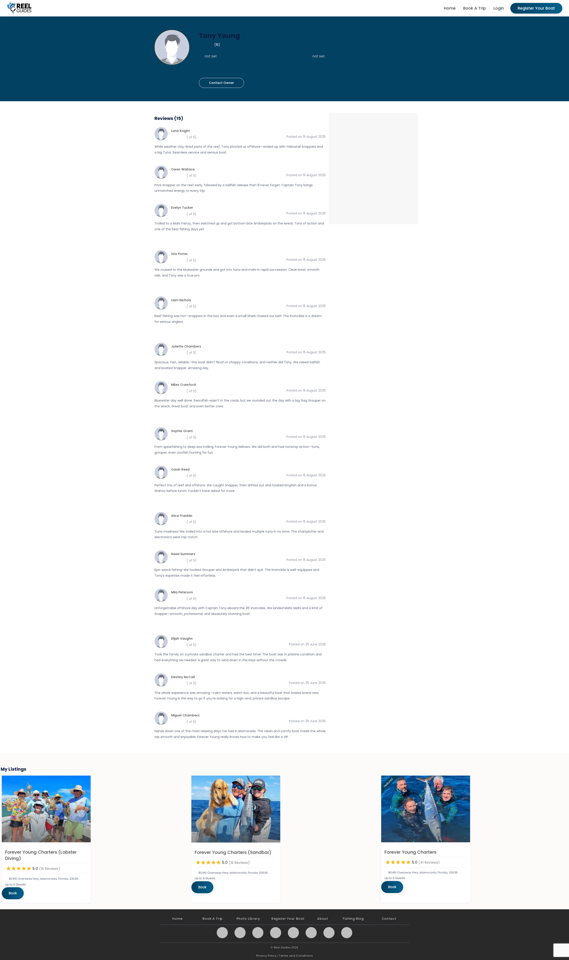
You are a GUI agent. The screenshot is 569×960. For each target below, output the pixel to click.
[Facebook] (329, 932)
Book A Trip (474, 8)
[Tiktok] (346, 932)
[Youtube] (257, 932)
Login (498, 8)
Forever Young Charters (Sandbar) (233, 852)
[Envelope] (240, 932)
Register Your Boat (536, 8)
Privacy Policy (266, 956)
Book (13, 893)
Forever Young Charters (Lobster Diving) (41, 855)
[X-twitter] (275, 932)
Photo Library (248, 918)
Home (450, 8)
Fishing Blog (353, 918)
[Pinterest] (293, 932)
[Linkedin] (311, 932)
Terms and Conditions (296, 956)
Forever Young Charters (411, 852)
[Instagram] (222, 932)
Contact (389, 918)
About (322, 918)
